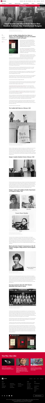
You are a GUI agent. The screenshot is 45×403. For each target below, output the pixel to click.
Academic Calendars (29, 383)
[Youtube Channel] (9, 395)
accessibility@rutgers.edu (18, 400)
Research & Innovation (22, 21)
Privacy (35, 391)
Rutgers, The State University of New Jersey (20, 401)
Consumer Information (36, 388)
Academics (10, 3)
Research (33, 3)
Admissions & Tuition (17, 3)
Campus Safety (3, 383)
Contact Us (3, 384)
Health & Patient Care (40, 3)
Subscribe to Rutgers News (38, 395)
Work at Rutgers (19, 383)
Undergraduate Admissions (12, 384)
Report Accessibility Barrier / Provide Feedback (28, 400)
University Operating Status (37, 383)
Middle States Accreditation (30, 388)
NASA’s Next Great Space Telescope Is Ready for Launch (8, 368)
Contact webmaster (29, 401)
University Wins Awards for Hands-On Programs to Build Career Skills (36, 368)
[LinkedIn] (11, 395)
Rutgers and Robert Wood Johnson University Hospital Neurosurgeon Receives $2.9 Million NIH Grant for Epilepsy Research (22, 370)
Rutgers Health (41, 378)
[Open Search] (43, 1)
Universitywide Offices (12, 387)
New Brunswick (30, 378)
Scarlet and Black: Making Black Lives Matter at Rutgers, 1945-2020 (17, 85)
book (21, 54)
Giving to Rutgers (3, 387)
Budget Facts (35, 387)
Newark (34, 378)
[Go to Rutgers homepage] (3, 1)
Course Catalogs (28, 384)
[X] (4, 395)
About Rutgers (4, 3)
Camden (38, 378)
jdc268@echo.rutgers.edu (4, 39)
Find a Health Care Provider (20, 384)
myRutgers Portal (28, 387)
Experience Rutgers (26, 3)
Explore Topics (42, 5)
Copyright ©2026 (15, 401)
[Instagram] (6, 395)
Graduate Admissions (12, 383)
